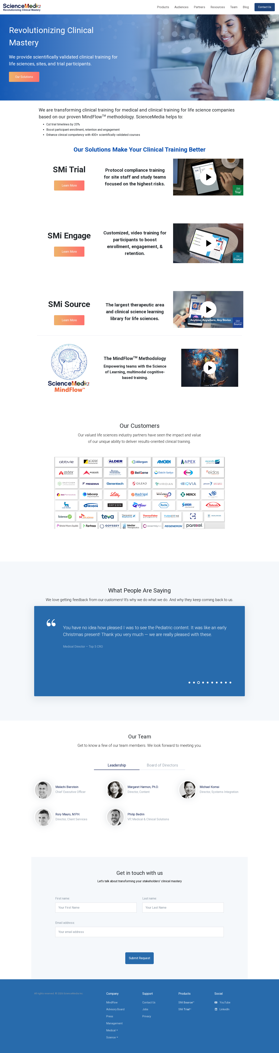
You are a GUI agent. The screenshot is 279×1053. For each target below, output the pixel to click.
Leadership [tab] (117, 765)
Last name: (149, 898)
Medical (111, 1030)
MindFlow (112, 1002)
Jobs (145, 1009)
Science (111, 1037)
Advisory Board (115, 1009)
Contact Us (148, 1002)
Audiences (181, 7)
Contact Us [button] (264, 7)
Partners (199, 7)
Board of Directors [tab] (162, 765)
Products (163, 7)
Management (114, 1023)
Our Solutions (24, 77)
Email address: (65, 923)
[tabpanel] (148, 636)
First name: (62, 898)
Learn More (69, 185)
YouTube (224, 1002)
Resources (217, 7)
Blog (246, 7)
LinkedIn (224, 1009)
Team (233, 7)
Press (109, 1016)
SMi (186, 1002)
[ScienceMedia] (21, 7)
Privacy (146, 1016)
